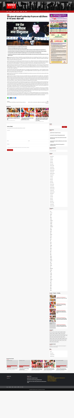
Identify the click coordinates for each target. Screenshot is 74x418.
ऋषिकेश (59, 333)
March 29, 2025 (11, 20)
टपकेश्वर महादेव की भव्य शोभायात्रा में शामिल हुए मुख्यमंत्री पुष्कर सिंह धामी (27, 119)
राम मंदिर (51, 274)
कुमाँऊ (58, 297)
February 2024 (52, 202)
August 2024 (52, 193)
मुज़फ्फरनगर (51, 268)
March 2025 (51, 182)
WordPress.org (52, 356)
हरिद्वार (52, 341)
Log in (51, 351)
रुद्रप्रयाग (51, 279)
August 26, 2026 (12, 120)
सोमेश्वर (50, 341)
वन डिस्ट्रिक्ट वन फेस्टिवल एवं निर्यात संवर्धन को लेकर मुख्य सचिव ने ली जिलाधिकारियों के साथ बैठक (57, 145)
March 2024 (51, 201)
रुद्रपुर (51, 277)
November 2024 (52, 188)
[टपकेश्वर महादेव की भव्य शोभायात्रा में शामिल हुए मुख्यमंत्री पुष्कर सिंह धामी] (28, 112)
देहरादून (51, 256)
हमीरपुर (51, 285)
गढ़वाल (50, 242)
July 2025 (51, 176)
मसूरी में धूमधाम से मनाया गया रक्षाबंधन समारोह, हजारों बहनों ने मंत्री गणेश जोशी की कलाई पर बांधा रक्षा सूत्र (42, 119)
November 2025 (52, 170)
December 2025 (52, 168)
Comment (8, 130)
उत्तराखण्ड (51, 225)
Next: (38, 102)
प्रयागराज (51, 260)
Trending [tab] (58, 293)
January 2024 (52, 204)
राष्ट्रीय (14, 11)
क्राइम (50, 237)
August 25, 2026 (41, 121)
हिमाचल (51, 290)
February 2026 (52, 165)
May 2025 (51, 179)
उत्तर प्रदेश (17, 11)
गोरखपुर (51, 245)
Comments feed (52, 354)
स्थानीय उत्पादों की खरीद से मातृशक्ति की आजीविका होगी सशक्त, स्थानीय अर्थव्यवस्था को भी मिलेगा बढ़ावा (58, 141)
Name (8, 140)
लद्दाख (50, 282)
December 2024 (52, 187)
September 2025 (52, 173)
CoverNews (39, 389)
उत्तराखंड (10, 11)
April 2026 (51, 162)
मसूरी (64, 297)
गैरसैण (50, 243)
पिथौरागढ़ (51, 259)
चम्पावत (51, 248)
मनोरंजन (26, 11)
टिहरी (50, 251)
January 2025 (52, 185)
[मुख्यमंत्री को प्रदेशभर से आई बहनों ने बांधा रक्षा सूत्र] (13, 112)
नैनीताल (51, 257)
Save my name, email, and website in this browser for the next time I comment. (18, 147)
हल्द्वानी (50, 288)
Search (51, 124)
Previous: (16, 102)
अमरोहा (51, 214)
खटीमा (57, 335)
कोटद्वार (53, 335)
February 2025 (52, 184)
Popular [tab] (54, 293)
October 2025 (52, 171)
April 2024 (51, 199)
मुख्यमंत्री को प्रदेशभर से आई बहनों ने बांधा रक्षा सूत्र (55, 132)
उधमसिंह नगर (51, 226)
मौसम (50, 271)
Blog (50, 211)
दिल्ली (50, 254)
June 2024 (51, 196)
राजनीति (21, 11)
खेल (23, 11)
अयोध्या (51, 217)
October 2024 (52, 190)
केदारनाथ (51, 234)
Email (29, 140)
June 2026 (51, 159)
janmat (8, 20)
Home (7, 11)
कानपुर (51, 231)
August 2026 (52, 156)
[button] (67, 11)
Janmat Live (9, 120)
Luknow (51, 212)
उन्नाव (50, 228)
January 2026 (52, 167)
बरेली (50, 262)
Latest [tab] (51, 293)
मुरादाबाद (60, 338)
